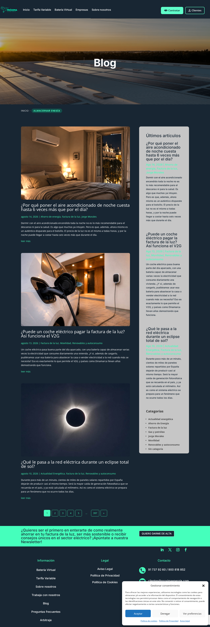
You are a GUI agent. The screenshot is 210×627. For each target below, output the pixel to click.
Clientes (196, 10)
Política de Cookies (105, 582)
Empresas (82, 9)
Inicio (26, 9)
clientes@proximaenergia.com (168, 580)
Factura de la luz (71, 216)
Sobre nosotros (101, 9)
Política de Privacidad (168, 620)
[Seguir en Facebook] (185, 549)
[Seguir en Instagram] (178, 549)
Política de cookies (149, 620)
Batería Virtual (63, 9)
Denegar (165, 613)
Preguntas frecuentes (45, 611)
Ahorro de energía (51, 216)
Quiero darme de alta (157, 533)
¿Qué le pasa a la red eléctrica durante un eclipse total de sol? (75, 464)
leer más (26, 241)
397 (95, 513)
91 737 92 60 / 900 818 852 (166, 569)
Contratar (174, 10)
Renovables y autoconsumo (87, 343)
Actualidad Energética (53, 473)
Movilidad (65, 343)
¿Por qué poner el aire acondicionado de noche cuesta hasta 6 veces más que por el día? (75, 207)
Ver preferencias (192, 613)
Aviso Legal (105, 569)
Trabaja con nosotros (46, 595)
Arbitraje (46, 620)
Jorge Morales (89, 216)
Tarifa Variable (42, 9)
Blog (46, 603)
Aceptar (138, 613)
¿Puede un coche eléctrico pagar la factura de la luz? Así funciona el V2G (73, 334)
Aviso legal (185, 620)
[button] (203, 585)
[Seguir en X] (170, 549)
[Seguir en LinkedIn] (162, 549)
